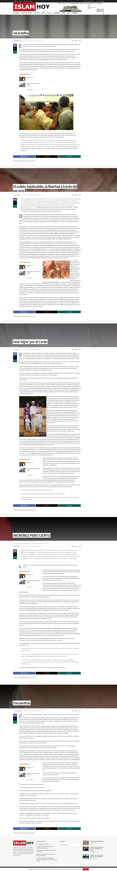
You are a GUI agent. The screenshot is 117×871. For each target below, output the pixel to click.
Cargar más (30, 89)
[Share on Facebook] (15, 45)
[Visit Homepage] (32, 6)
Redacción (17, 546)
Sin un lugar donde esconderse (42, 844)
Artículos (20, 1)
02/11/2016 (29, 267)
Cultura (27, 1)
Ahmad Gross (17, 194)
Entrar (102, 1)
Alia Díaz (16, 349)
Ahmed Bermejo (18, 40)
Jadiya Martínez (18, 710)
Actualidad (15, 1)
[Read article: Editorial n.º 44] (22, 79)
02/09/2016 (29, 86)
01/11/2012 (26, 40)
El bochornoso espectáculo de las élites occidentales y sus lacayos (96, 849)
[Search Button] (103, 13)
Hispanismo (57, 12)
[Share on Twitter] (15, 48)
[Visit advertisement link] (80, 7)
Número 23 (41, 40)
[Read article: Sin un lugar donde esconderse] (86, 843)
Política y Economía (26, 12)
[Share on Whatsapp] (15, 51)
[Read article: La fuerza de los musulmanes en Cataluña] (22, 85)
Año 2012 (32, 40)
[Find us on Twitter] (98, 1)
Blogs (68, 12)
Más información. (78, 869)
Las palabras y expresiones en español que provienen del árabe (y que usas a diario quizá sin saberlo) (46, 860)
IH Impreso (75, 12)
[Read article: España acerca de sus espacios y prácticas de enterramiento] (86, 856)
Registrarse (19, 160)
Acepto (85, 869)
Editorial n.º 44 (29, 77)
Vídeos (31, 1)
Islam (25, 1)
